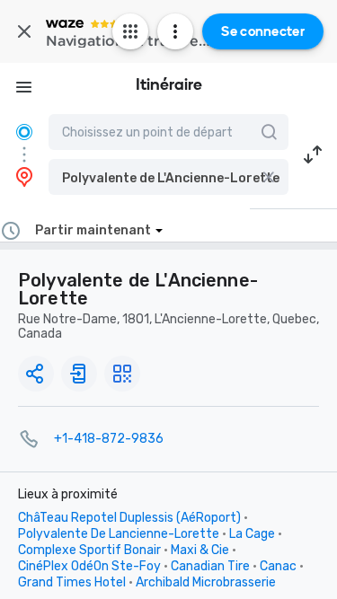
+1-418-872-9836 (109, 438)
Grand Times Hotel (72, 582)
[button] (168, 177)
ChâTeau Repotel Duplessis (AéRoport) (129, 517)
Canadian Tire (210, 566)
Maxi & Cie (200, 550)
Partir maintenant (93, 230)
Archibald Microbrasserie (206, 582)
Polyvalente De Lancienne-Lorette (118, 534)
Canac (278, 566)
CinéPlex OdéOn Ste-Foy (89, 566)
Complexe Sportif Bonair (89, 550)
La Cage (252, 534)
